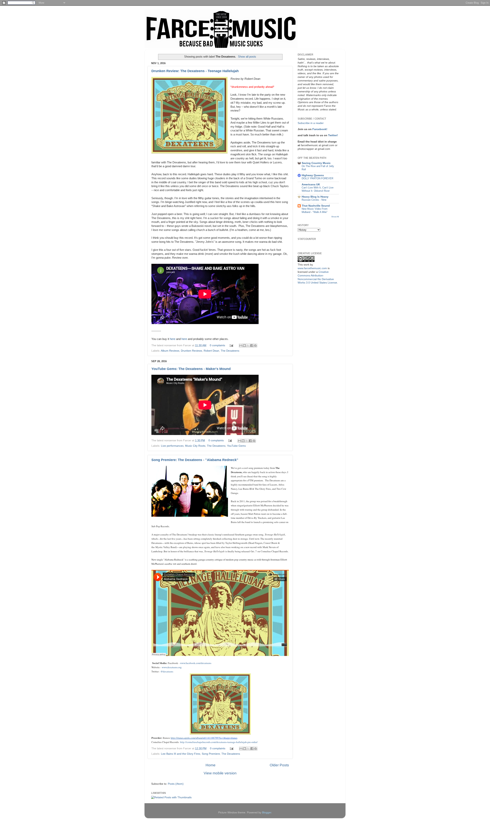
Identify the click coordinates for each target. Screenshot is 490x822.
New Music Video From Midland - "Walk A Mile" (314, 210)
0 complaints (217, 345)
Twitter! (333, 135)
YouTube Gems (236, 445)
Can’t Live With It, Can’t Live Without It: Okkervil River (317, 189)
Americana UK (311, 184)
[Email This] (241, 345)
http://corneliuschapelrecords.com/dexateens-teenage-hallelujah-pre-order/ (219, 742)
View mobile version (220, 773)
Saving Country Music (316, 163)
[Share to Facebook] (252, 345)
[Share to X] (248, 345)
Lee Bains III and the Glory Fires (180, 753)
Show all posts (247, 56)
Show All (335, 217)
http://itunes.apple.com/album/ (187, 738)
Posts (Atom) (176, 783)
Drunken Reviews (191, 350)
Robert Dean (211, 350)
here (172, 339)
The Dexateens (230, 350)
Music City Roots (195, 445)
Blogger (266, 812)
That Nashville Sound (316, 205)
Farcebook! (319, 129)
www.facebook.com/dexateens (195, 663)
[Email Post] (231, 345)
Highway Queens (313, 175)
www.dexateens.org (172, 667)
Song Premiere (211, 753)
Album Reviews (170, 350)
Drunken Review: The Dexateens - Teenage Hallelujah (195, 71)
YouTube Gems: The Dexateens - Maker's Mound (191, 369)
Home (211, 765)
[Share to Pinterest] (255, 345)
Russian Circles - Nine (314, 199)
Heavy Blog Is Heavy (315, 196)
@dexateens (167, 671)
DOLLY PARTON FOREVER (317, 178)
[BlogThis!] (244, 345)
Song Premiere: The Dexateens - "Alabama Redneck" (194, 460)
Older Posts (279, 765)
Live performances (172, 445)
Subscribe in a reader (311, 123)
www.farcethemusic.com (312, 268)
